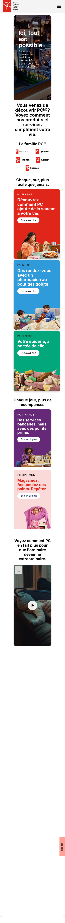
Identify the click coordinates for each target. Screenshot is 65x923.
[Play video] (32, 605)
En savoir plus (29, 439)
